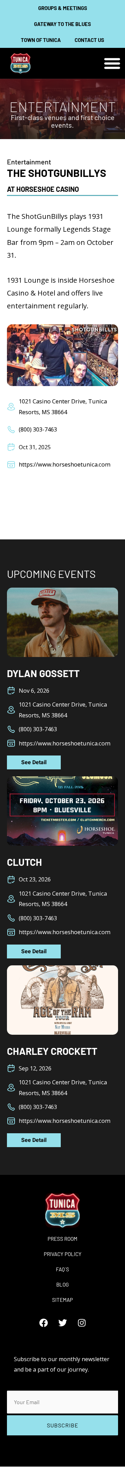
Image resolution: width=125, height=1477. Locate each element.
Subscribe (62, 1425)
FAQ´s (62, 1269)
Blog (62, 1284)
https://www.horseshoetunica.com (64, 464)
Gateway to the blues (62, 24)
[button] (112, 63)
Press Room (62, 1239)
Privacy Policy (63, 1254)
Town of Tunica (41, 40)
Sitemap (62, 1300)
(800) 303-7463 (38, 429)
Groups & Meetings (62, 8)
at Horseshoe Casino (43, 189)
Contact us (89, 40)
